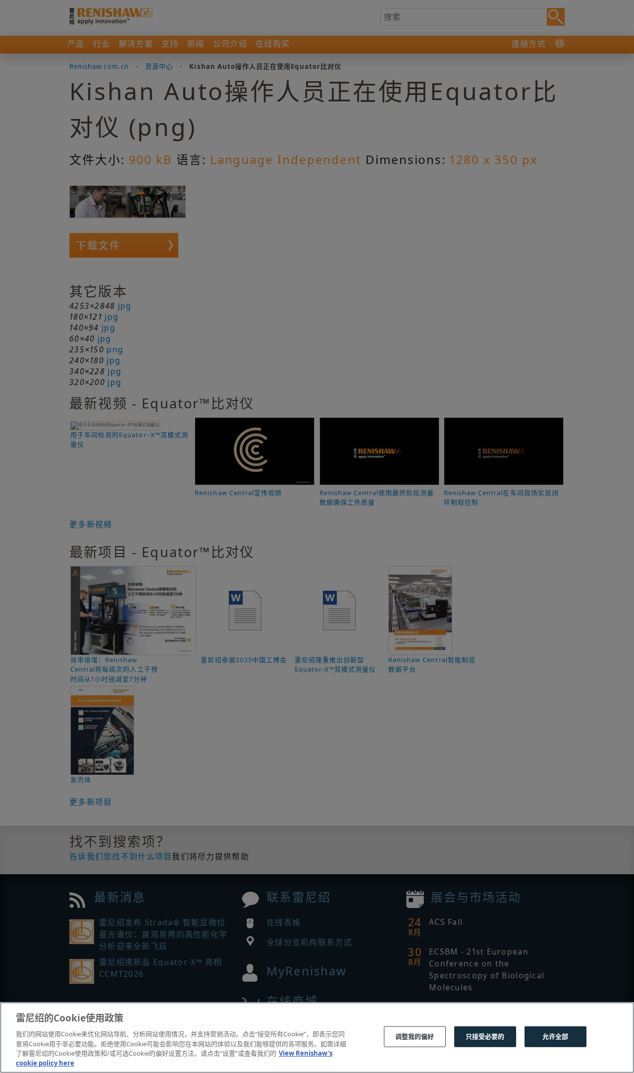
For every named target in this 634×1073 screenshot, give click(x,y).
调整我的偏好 (414, 1036)
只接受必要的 (485, 1036)
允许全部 (555, 1036)
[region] (317, 1037)
